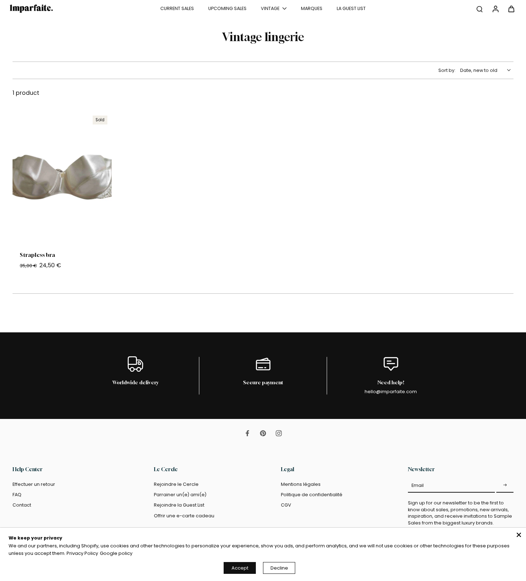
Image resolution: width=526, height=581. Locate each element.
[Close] (518, 534)
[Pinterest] (263, 433)
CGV (286, 505)
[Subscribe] (504, 485)
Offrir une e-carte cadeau (184, 516)
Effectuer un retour (34, 484)
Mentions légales (301, 484)
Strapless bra (37, 254)
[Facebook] (247, 433)
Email (417, 485)
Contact (22, 505)
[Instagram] (279, 433)
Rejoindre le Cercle (176, 484)
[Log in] (495, 8)
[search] (479, 8)
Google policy (116, 553)
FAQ (17, 495)
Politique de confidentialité (311, 495)
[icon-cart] (511, 8)
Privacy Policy (82, 553)
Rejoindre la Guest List (179, 505)
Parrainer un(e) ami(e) (180, 495)
